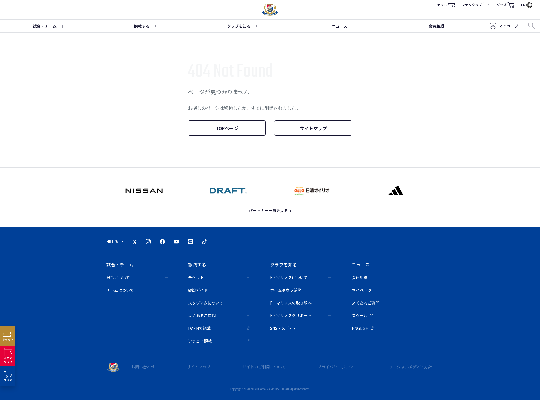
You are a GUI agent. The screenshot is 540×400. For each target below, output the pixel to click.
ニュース (339, 26)
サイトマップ (313, 128)
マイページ (508, 26)
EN (523, 5)
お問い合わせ (143, 367)
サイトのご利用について (264, 367)
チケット (440, 5)
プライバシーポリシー (337, 367)
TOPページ (227, 128)
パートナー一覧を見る (269, 210)
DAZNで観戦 (199, 328)
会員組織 (436, 26)
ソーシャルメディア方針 (410, 367)
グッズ (501, 5)
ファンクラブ (472, 5)
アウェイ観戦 (200, 341)
